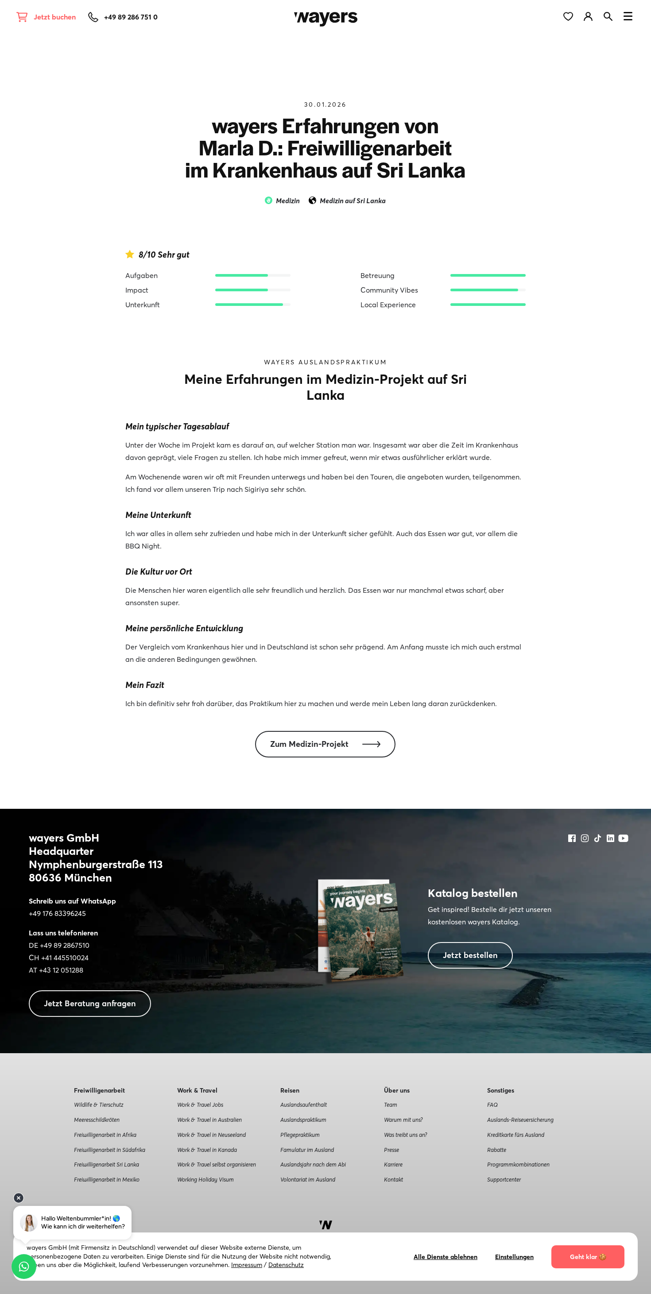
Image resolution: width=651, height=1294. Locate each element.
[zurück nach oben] (325, 1224)
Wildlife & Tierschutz (99, 1104)
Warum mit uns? (403, 1119)
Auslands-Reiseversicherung (520, 1119)
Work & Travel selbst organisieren (216, 1164)
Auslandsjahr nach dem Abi (313, 1164)
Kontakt (393, 1179)
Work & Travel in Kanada (207, 1149)
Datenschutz (286, 1265)
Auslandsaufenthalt (303, 1104)
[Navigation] (628, 17)
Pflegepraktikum (300, 1134)
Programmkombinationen (518, 1164)
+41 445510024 (65, 957)
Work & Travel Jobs (200, 1104)
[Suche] (612, 15)
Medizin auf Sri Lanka (353, 200)
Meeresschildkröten (97, 1119)
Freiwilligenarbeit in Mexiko (107, 1179)
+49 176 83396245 (57, 913)
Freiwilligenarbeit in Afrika (105, 1134)
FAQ (492, 1104)
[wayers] (325, 15)
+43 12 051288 (61, 970)
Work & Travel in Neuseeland (211, 1134)
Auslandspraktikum (303, 1119)
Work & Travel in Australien (209, 1119)
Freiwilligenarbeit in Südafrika (109, 1149)
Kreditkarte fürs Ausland (515, 1134)
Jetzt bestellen (470, 955)
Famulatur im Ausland (307, 1149)
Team (390, 1104)
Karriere (393, 1164)
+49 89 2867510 (64, 945)
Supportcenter (504, 1179)
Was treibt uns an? (405, 1134)
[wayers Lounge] (594, 15)
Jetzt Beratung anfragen (90, 1003)
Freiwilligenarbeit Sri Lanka (106, 1164)
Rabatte (496, 1149)
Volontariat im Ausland (307, 1179)
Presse (391, 1149)
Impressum (246, 1265)
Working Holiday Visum (205, 1179)
